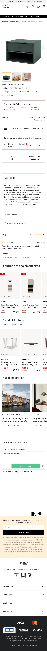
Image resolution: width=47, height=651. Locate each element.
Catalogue (7, 595)
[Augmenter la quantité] (10, 466)
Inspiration (7, 603)
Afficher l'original (25, 257)
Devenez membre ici (35, 108)
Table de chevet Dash (35, 21)
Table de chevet (20, 21)
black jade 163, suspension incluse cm (17, 472)
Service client (9, 586)
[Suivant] (43, 47)
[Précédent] (4, 47)
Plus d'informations (36, 145)
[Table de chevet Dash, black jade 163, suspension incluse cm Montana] (23, 47)
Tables (11, 21)
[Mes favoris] (33, 6)
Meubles (5, 21)
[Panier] (38, 6)
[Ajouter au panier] (17, 312)
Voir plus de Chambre (12, 454)
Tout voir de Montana (11, 324)
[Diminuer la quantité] (3, 466)
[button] (7, 96)
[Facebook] (17, 575)
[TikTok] (30, 575)
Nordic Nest (8, 611)
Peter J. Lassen (7, 84)
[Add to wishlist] (13, 312)
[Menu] (44, 6)
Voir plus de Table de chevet (15, 449)
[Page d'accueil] (6, 6)
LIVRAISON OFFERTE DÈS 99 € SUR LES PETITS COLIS (25, 1)
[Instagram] (23, 575)
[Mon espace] (27, 6)
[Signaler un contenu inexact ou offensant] (43, 257)
